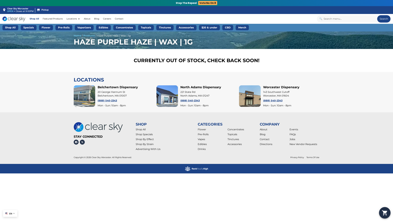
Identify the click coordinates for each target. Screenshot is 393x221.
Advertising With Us (148, 149)
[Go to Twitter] (82, 142)
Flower (202, 129)
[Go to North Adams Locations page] (167, 96)
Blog (96, 18)
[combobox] (347, 19)
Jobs (292, 139)
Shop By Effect (145, 139)
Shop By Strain (145, 144)
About (87, 18)
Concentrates (236, 129)
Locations (71, 18)
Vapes (201, 139)
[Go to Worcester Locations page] (250, 96)
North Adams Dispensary (200, 87)
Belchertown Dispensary (118, 87)
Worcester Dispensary (281, 87)
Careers (107, 18)
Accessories (235, 144)
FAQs (293, 134)
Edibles (202, 144)
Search (384, 18)
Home (77, 35)
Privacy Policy (297, 157)
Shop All (34, 18)
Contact (119, 18)
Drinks (202, 149)
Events (294, 129)
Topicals (232, 134)
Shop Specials (144, 134)
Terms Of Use (312, 157)
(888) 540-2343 (107, 100)
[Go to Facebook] (76, 142)
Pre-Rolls (203, 134)
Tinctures (233, 139)
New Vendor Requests (303, 144)
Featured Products (53, 18)
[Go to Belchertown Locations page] (84, 96)
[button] (26, 10)
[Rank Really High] (196, 168)
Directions (266, 144)
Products (89, 35)
